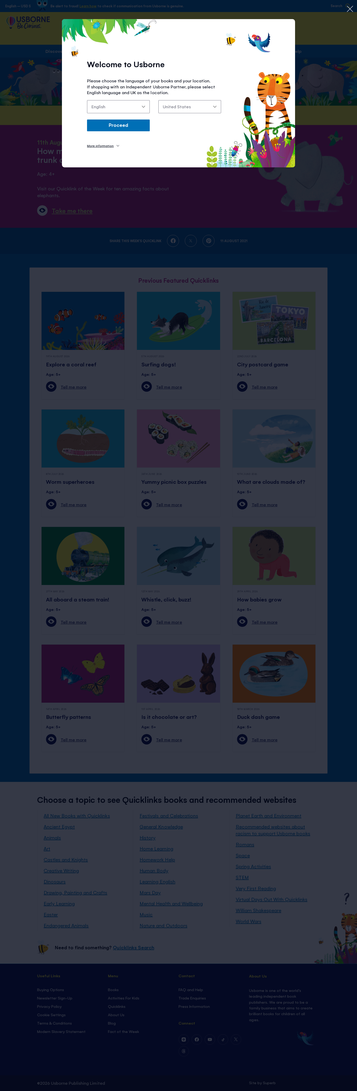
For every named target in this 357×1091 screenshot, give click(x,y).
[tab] (103, 145)
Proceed (118, 125)
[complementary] (178, 545)
